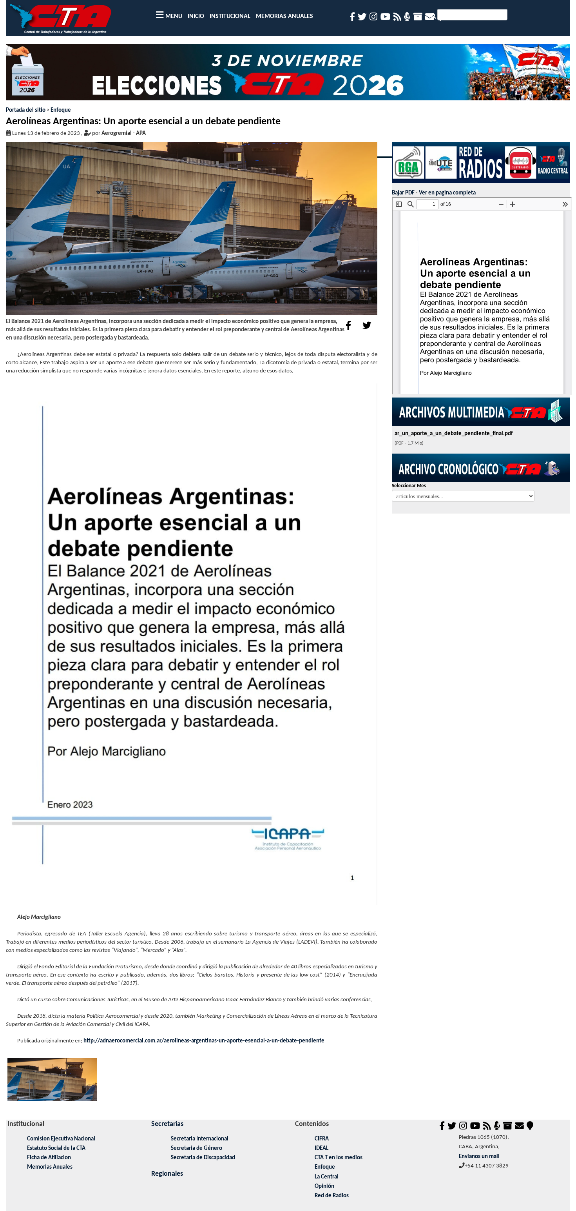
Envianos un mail (479, 1157)
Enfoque (61, 110)
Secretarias (167, 1124)
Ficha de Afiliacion (49, 1158)
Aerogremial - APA (123, 133)
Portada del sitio (25, 110)
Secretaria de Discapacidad (203, 1158)
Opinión (324, 1186)
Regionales (167, 1174)
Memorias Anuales (49, 1167)
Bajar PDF (403, 193)
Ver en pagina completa (447, 193)
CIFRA (322, 1139)
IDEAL (321, 1148)
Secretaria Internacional (199, 1139)
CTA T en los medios (338, 1158)
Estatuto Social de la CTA (56, 1148)
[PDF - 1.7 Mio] (191, 644)
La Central (327, 1177)
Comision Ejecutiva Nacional (61, 1139)
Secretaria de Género (196, 1148)
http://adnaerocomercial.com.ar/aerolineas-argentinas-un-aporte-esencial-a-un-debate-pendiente (203, 1041)
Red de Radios (332, 1196)
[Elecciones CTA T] (288, 75)
